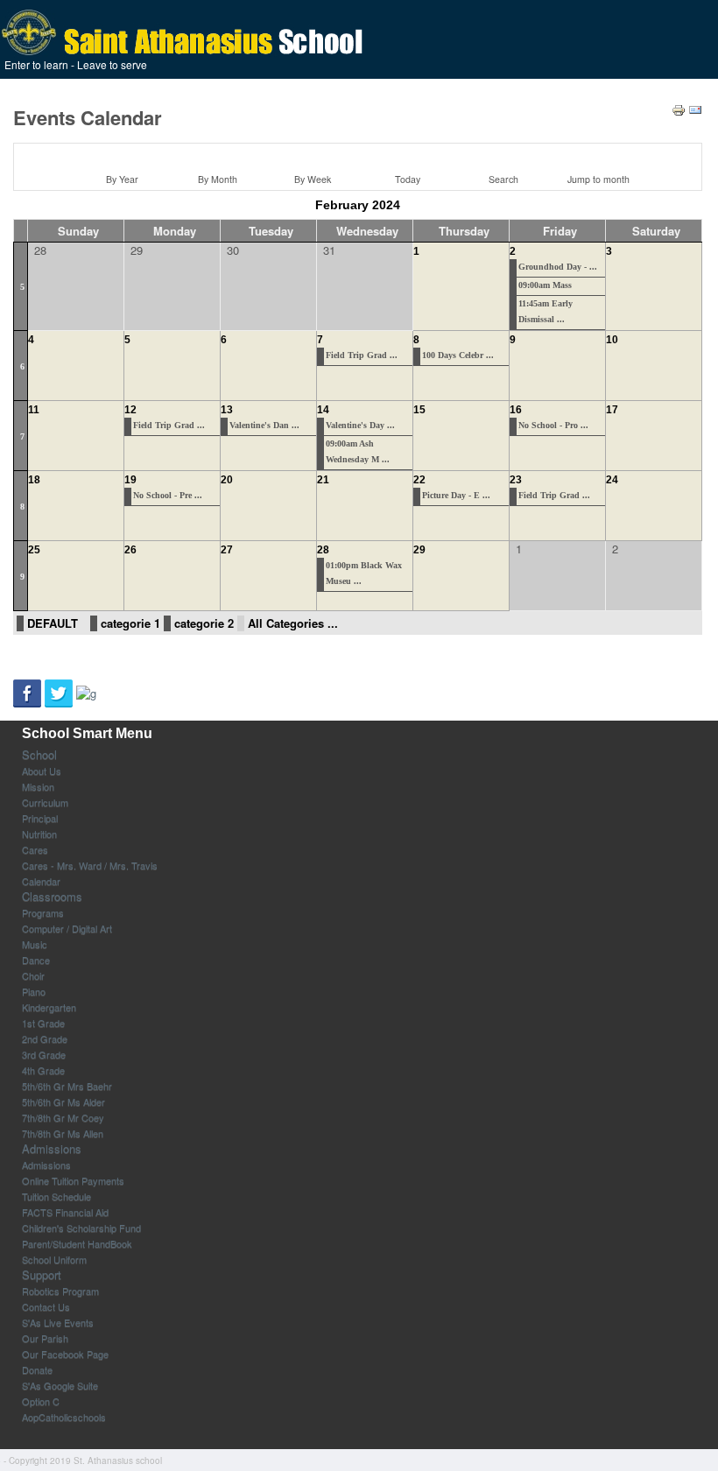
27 (227, 550)
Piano (34, 991)
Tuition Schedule (56, 1196)
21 (323, 480)
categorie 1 (130, 623)
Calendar (41, 881)
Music (34, 944)
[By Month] (214, 155)
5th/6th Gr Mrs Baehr (67, 1086)
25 (34, 550)
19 (130, 480)
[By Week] (310, 155)
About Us (41, 771)
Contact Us (46, 1306)
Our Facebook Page (65, 1354)
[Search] (501, 155)
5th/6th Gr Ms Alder (63, 1101)
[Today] (405, 155)
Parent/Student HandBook (77, 1243)
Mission (38, 786)
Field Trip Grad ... (362, 355)
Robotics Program (60, 1291)
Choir (33, 975)
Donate (37, 1369)
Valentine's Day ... (360, 425)
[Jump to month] (596, 155)
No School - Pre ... (167, 495)
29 (419, 550)
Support (41, 1275)
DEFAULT (52, 623)
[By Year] (119, 155)
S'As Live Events (58, 1322)
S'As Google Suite (60, 1385)
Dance (36, 960)
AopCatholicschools (64, 1417)
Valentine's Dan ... (264, 425)
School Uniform (54, 1259)
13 (227, 410)
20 (227, 480)
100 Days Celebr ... (458, 355)
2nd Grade (44, 1038)
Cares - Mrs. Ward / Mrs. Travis (90, 865)
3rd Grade (44, 1054)
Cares (35, 849)
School (39, 755)
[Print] (679, 108)
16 (516, 410)
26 (130, 550)
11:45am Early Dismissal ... (545, 311)
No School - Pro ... (553, 425)
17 (612, 410)
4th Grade (43, 1070)
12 (130, 410)
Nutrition (39, 834)
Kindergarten (49, 1007)
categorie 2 (204, 623)
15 (419, 410)
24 (612, 480)
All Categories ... (293, 623)
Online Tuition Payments (73, 1180)
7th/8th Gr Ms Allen (62, 1133)
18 (34, 480)
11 (33, 410)
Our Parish (45, 1338)
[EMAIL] (695, 108)
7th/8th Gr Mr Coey (63, 1117)
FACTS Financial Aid (65, 1212)
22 (419, 480)
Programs (43, 912)
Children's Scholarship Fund (81, 1228)
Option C (41, 1401)
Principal (40, 818)
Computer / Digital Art (67, 928)
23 (516, 480)
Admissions (51, 1149)
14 (323, 410)
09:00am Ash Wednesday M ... (358, 451)
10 (612, 340)
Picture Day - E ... (456, 495)
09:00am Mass (545, 285)
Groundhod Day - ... (557, 266)
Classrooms (52, 896)
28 (323, 550)
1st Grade (43, 1023)
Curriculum (45, 802)
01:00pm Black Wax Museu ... (364, 573)
